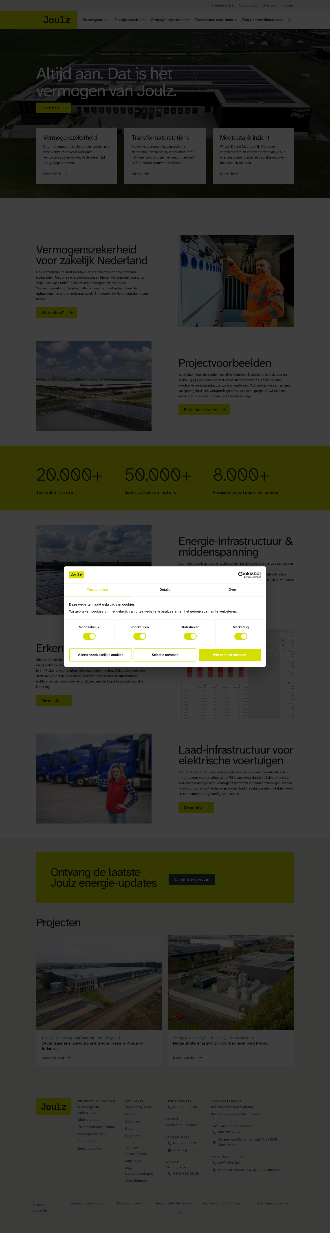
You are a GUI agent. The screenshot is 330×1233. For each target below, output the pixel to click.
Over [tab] (232, 590)
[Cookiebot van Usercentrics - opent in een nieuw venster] (241, 574)
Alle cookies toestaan (229, 655)
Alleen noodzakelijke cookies (100, 655)
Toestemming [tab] (97, 590)
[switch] (139, 636)
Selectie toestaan (165, 655)
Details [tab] (165, 590)
